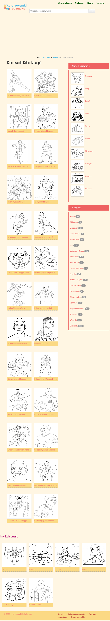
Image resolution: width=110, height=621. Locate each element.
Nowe (90, 3)
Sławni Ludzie (75, 297)
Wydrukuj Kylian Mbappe (44, 521)
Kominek (88, 176)
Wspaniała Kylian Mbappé (18, 237)
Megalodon (89, 151)
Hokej (84, 569)
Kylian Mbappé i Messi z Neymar (47, 96)
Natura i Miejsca (76, 280)
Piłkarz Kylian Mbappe (16, 414)
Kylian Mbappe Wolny (16, 308)
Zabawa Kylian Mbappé (43, 237)
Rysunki (100, 3)
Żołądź (87, 101)
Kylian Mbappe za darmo (17, 344)
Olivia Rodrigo (8, 605)
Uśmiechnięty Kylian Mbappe (45, 485)
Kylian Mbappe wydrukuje (44, 308)
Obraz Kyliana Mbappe (17, 379)
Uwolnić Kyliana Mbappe (17, 521)
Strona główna (65, 3)
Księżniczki (74, 263)
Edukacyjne (75, 239)
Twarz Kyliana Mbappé (17, 202)
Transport (74, 314)
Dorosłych (74, 228)
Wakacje (73, 320)
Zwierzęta (74, 326)
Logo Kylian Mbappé (16, 131)
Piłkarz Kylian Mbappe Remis (45, 379)
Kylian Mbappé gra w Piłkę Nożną (21, 96)
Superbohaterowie (77, 309)
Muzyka (73, 274)
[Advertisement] (55, 36)
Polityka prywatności (76, 614)
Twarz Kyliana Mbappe (17, 485)
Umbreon (88, 76)
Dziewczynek (75, 234)
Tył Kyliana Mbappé (42, 202)
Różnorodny (75, 291)
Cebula (87, 139)
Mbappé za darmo (41, 344)
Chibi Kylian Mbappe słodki (18, 273)
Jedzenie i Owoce (77, 251)
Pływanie (33, 569)
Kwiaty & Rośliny (77, 268)
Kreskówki (74, 257)
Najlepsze (80, 3)
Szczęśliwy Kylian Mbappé (44, 166)
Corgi (87, 89)
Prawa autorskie (78, 617)
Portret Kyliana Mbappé (43, 131)
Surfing (58, 569)
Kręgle (5, 569)
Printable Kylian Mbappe (44, 414)
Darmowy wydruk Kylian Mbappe (47, 273)
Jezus (87, 114)
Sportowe (56, 57)
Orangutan (88, 164)
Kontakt (61, 614)
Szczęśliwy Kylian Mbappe (44, 450)
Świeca (87, 126)
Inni (71, 245)
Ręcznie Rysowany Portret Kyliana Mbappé (25, 166)
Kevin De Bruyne (36, 605)
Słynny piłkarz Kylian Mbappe (19, 450)
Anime (72, 216)
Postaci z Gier (75, 286)
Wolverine (88, 189)
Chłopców (74, 222)
